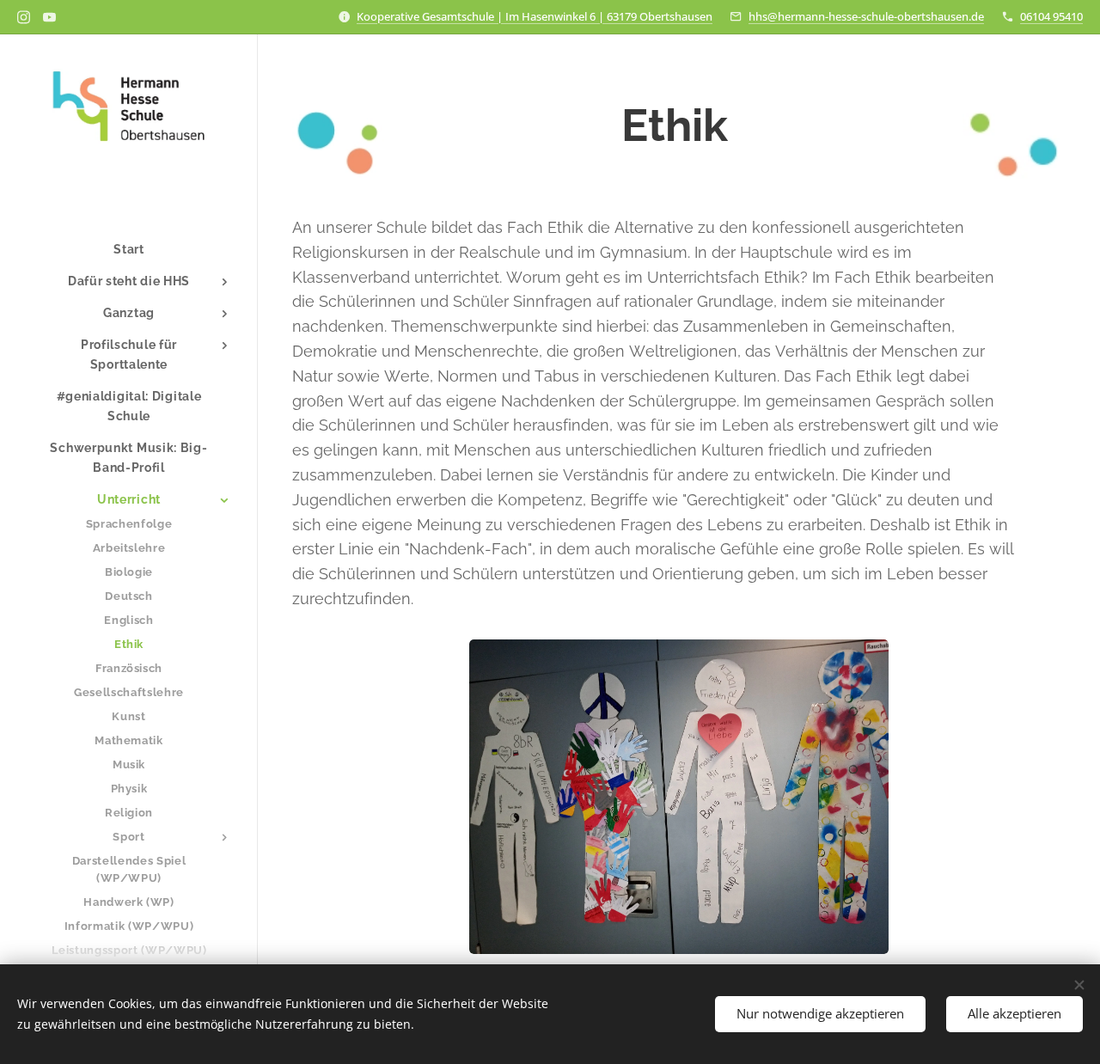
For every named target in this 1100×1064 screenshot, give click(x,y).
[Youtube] (49, 17)
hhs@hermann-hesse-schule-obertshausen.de (866, 16)
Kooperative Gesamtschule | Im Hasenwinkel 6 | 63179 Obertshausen (534, 16)
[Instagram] (23, 17)
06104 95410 (1051, 16)
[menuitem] (129, 250)
